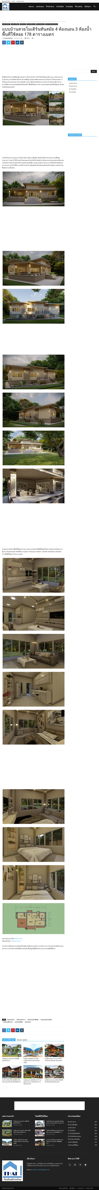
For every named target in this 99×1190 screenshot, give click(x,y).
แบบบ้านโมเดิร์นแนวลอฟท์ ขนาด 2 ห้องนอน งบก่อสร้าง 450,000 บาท (54, 1141)
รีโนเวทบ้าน (78, 6)
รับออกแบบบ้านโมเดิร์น (46, 1019)
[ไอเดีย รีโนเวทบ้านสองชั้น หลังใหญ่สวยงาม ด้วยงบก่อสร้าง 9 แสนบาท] (40, 1123)
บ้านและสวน (80, 1188)
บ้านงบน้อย (69, 6)
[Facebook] (70, 1165)
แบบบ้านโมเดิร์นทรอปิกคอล (51, 24)
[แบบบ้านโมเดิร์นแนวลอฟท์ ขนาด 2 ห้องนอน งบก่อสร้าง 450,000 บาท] (40, 1142)
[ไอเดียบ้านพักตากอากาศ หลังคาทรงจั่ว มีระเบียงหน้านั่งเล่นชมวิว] (54, 1050)
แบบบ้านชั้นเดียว (21, 21)
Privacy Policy (20, 1)
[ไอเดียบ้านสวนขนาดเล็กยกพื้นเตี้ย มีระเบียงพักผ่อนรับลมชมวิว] (54, 1071)
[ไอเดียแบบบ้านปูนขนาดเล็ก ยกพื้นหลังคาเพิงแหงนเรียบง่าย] (7, 1133)
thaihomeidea (8, 38)
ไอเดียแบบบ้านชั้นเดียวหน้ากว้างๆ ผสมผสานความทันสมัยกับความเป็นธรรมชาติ (32, 1082)
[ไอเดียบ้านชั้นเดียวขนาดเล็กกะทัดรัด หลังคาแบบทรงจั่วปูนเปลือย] (33, 1050)
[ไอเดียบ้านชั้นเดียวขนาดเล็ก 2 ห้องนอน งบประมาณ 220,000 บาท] (40, 1133)
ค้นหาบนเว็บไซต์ (6, 1)
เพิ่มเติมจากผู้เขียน (22, 1040)
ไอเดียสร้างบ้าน (16, 941)
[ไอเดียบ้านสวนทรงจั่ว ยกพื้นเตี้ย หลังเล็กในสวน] (11, 1050)
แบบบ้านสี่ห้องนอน (31, 24)
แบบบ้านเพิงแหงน (40, 24)
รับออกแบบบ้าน (11, 1019)
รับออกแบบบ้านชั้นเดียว (33, 1019)
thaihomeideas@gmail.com (41, 1170)
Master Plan (18, 938)
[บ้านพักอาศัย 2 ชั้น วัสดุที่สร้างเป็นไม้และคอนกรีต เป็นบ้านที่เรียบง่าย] (11, 1071)
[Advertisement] (49, 16)
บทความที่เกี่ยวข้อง (8, 1040)
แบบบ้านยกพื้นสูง (15, 24)
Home (13, 1)
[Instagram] (75, 1165)
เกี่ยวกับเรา (88, 6)
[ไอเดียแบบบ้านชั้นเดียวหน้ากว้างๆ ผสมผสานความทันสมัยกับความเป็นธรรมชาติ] (33, 1071)
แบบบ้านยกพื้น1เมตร (8, 1022)
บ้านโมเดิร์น (60, 6)
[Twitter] (85, 1165)
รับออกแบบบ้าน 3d (21, 1019)
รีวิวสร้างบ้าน (50, 6)
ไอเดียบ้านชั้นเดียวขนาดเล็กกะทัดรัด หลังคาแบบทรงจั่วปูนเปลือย (31, 1060)
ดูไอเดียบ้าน (73, 1188)
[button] (94, 7)
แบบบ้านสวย (40, 6)
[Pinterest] (80, 1165)
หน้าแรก (31, 6)
